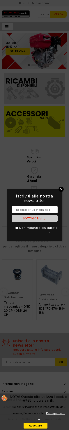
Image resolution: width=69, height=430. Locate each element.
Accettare (35, 425)
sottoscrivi (34, 218)
